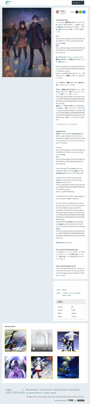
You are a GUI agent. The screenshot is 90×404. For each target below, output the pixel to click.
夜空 (71, 59)
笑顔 (68, 82)
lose (58, 180)
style (67, 138)
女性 (57, 106)
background (60, 173)
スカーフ (59, 92)
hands (58, 182)
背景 (57, 59)
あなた (60, 27)
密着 (68, 75)
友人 (60, 29)
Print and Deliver (19, 393)
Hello (58, 133)
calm (69, 198)
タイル (67, 27)
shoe (58, 228)
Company (46, 393)
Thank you (60, 242)
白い (66, 108)
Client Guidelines (74, 390)
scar (64, 208)
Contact (9, 393)
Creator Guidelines (60, 390)
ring (63, 43)
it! (60, 138)
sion (80, 196)
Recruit (53, 393)
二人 (83, 73)
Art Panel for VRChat (33, 393)
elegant (61, 224)
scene (73, 168)
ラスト (65, 24)
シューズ (82, 108)
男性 (63, 89)
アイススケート (64, 57)
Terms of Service (46, 390)
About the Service (32, 390)
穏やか (81, 82)
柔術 (66, 22)
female (70, 222)
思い (60, 62)
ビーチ (58, 24)
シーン (79, 57)
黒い (70, 92)
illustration (76, 133)
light (76, 171)
